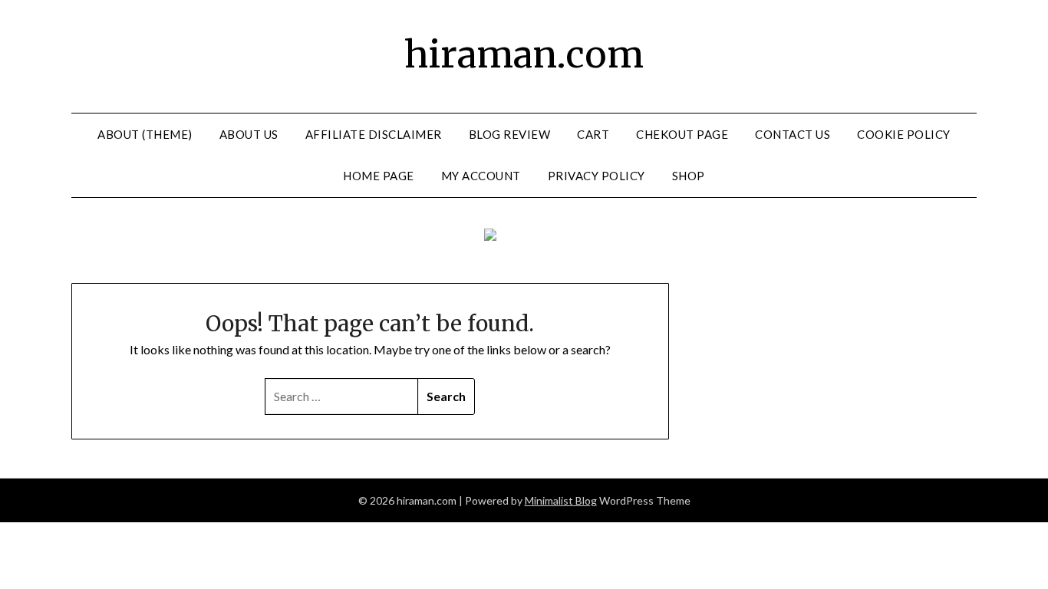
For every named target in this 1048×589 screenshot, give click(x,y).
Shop (688, 176)
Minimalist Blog (561, 500)
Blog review (510, 134)
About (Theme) (145, 134)
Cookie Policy (904, 134)
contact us (792, 134)
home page (378, 176)
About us (248, 134)
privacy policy (596, 176)
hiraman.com (524, 54)
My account (481, 176)
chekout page (682, 134)
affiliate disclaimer (373, 134)
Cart (593, 134)
